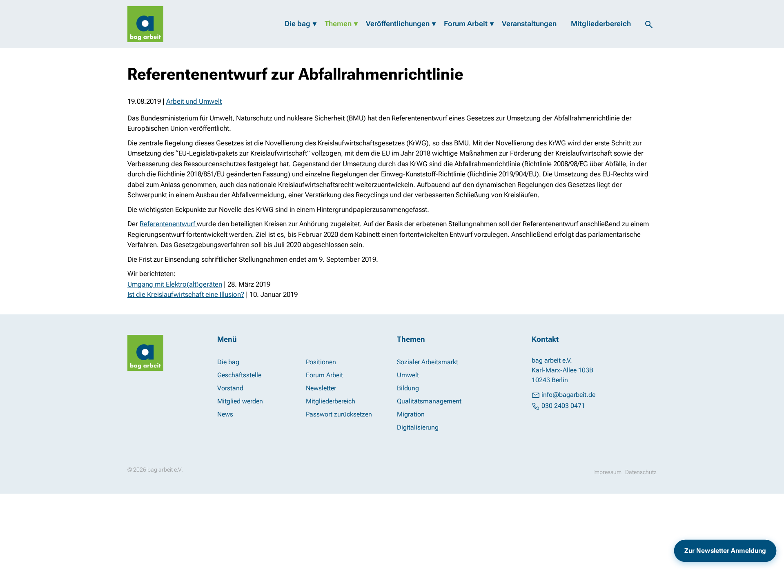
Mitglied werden (240, 401)
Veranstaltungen (529, 23)
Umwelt (408, 375)
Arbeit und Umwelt (194, 101)
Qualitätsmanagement (429, 401)
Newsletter (321, 388)
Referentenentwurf (168, 224)
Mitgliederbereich (601, 23)
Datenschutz (641, 472)
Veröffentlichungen (398, 23)
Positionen (321, 362)
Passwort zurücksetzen (339, 414)
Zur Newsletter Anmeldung (725, 550)
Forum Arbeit (466, 23)
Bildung (408, 388)
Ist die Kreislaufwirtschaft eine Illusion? (185, 294)
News (225, 414)
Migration (411, 414)
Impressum (607, 472)
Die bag (297, 23)
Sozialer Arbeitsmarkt (427, 362)
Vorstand (230, 388)
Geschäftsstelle (239, 375)
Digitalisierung (418, 427)
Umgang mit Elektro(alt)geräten (174, 284)
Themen (338, 23)
